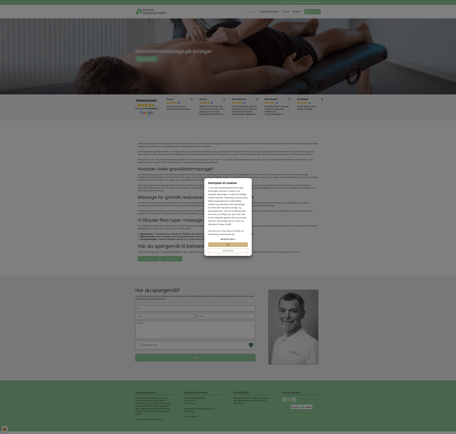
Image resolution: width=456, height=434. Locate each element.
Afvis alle (228, 250)
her (233, 234)
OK (228, 244)
